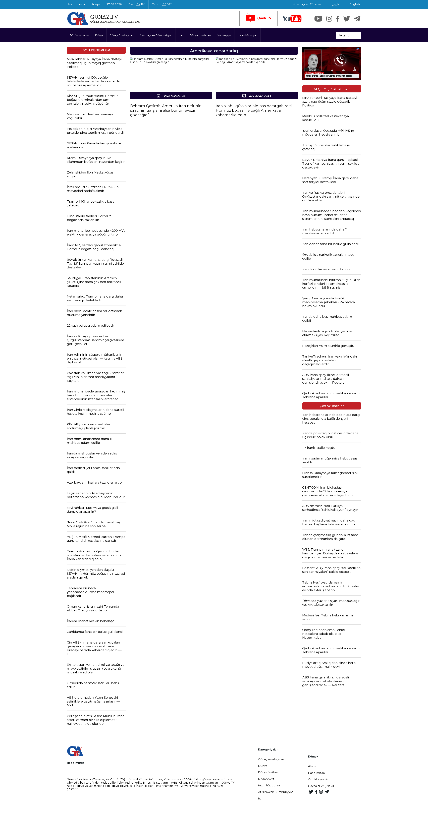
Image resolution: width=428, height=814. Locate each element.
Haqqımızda (76, 4)
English (355, 4)
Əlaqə (96, 4)
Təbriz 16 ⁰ (162, 4)
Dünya (99, 35)
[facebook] (337, 18)
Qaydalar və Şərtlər (321, 786)
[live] (258, 18)
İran (181, 35)
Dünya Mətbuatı (269, 772)
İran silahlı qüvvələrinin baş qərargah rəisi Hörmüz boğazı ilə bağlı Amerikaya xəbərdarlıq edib (254, 110)
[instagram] (329, 18)
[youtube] (292, 19)
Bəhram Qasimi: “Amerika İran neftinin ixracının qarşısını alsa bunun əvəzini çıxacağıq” (166, 110)
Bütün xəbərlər (79, 35)
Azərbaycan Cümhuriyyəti (156, 35)
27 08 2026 (114, 4)
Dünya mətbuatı (200, 35)
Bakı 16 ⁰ (136, 4)
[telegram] (357, 18)
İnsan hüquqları (247, 35)
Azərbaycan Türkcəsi (307, 4)
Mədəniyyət (224, 35)
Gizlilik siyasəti (318, 779)
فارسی (336, 4)
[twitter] (346, 18)
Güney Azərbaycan (122, 35)
